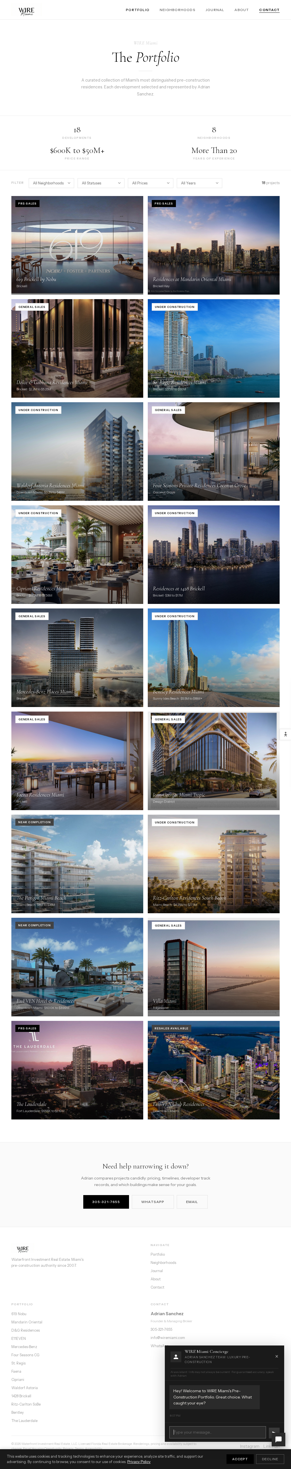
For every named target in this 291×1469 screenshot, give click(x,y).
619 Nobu (18, 1314)
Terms (79, 1449)
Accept (240, 1459)
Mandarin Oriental (26, 1322)
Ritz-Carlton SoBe (26, 1404)
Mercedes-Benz (24, 1347)
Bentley (17, 1412)
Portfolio (137, 10)
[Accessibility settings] (285, 734)
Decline (270, 1459)
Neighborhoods (178, 10)
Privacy (68, 1449)
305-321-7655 (106, 1202)
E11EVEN (18, 1338)
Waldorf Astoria (24, 1388)
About (241, 10)
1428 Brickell (21, 1396)
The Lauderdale (24, 1421)
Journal (215, 10)
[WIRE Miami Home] (26, 9)
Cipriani (17, 1380)
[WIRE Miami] (75, 1248)
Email (192, 1202)
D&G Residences (25, 1330)
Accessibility (93, 1449)
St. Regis (18, 1363)
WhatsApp (153, 1202)
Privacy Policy (139, 1462)
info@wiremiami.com (168, 1338)
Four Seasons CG (25, 1355)
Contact (269, 10)
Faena (16, 1371)
